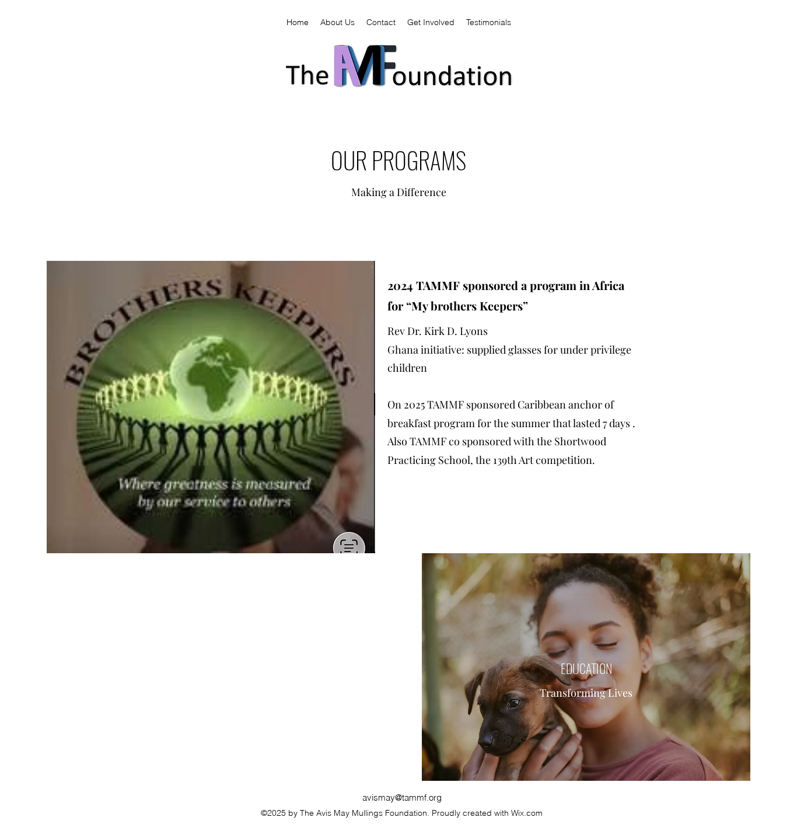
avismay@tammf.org (402, 797)
